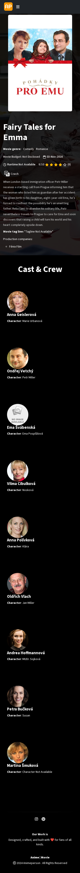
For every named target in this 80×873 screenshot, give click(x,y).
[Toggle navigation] (18, 7)
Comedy (28, 149)
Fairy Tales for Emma (29, 132)
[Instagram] (36, 819)
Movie (45, 857)
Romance (42, 149)
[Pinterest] (43, 819)
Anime (35, 857)
